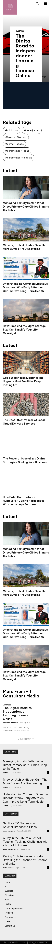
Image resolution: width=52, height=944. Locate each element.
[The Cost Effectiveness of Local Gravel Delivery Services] (26, 404)
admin (6, 772)
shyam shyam (9, 831)
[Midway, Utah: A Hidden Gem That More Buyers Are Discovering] (26, 229)
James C (6, 805)
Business (20, 30)
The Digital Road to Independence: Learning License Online (25, 55)
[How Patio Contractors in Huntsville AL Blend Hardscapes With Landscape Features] (26, 481)
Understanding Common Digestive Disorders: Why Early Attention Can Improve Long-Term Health (25, 287)
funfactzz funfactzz (10, 722)
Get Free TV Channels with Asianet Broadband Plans (20, 825)
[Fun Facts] (10, 7)
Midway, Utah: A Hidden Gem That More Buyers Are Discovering (25, 781)
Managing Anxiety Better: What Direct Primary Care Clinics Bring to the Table (26, 206)
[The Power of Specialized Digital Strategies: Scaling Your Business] (26, 443)
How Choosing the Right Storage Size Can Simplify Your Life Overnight (24, 329)
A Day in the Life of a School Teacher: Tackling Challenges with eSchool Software (25, 841)
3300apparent (8, 867)
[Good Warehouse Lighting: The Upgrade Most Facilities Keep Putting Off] (26, 362)
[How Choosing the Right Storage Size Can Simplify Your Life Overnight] (26, 310)
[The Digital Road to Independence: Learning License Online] (43, 705)
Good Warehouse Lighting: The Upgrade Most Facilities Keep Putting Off (23, 381)
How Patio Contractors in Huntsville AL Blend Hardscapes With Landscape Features (23, 500)
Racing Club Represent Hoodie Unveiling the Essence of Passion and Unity (25, 860)
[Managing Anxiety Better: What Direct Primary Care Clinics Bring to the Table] (26, 187)
